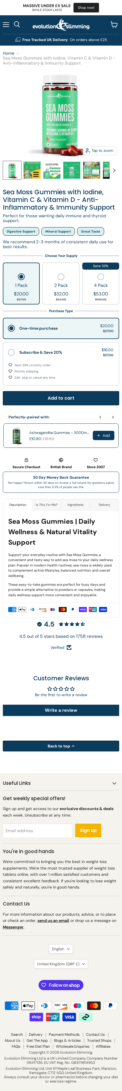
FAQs (16, 1046)
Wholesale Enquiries (73, 1046)
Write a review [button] (61, 710)
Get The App (37, 1040)
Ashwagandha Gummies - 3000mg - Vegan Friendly (59, 432)
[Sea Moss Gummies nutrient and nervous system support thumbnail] (52, 170)
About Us (12, 1040)
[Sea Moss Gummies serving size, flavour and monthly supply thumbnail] (32, 170)
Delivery (36, 1034)
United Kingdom (58, 964)
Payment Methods (64, 1034)
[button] (21, 288)
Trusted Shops (99, 1040)
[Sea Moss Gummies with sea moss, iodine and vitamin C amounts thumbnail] (72, 170)
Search (17, 1034)
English (58, 949)
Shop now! (86, 7)
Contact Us (95, 1034)
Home (8, 53)
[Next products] (113, 417)
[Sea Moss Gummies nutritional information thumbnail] (92, 170)
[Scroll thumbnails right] (114, 170)
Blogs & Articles (67, 1040)
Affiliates (103, 1046)
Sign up (88, 830)
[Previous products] (100, 417)
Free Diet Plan (38, 1046)
